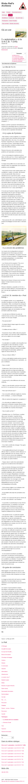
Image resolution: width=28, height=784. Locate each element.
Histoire (3, 663)
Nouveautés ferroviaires (7, 691)
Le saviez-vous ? (5, 677)
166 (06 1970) (4, 772)
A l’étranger (4, 646)
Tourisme (3, 728)
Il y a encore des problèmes (18, 58)
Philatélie (3, 705)
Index (3, 12)
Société (3, 714)
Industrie (3, 668)
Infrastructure (4, 674)
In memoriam (4, 665)
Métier (3, 682)
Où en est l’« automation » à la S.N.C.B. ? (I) (12, 759)
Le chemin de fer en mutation (10, 719)
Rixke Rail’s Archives (7, 4)
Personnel (3, 702)
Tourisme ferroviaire (6, 731)
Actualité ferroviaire (6, 649)
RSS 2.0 (22, 781)
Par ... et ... (4, 699)
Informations (4, 671)
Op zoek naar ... (20, 17)
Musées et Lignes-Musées (7, 685)
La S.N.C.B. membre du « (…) (18, 59)
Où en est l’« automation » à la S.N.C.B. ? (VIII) (13, 745)
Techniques (4, 716)
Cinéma (3, 660)
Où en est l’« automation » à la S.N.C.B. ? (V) (12, 765)
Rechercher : (4, 735)
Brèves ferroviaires (6, 654)
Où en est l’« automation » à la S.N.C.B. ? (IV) (12, 762)
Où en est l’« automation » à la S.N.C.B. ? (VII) (12, 748)
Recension (4, 711)
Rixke (16, 46)
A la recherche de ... (17, 12)
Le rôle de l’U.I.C (15, 55)
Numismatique (5, 694)
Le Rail (10, 15)
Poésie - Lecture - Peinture (7, 708)
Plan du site (4, 781)
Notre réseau (4, 688)
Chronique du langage (6, 657)
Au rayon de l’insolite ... (7, 651)
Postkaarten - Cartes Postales (9, 20)
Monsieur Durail (7, 722)
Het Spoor (4, 15)
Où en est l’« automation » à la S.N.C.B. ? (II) (12, 756)
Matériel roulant (5, 680)
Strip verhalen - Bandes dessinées (10, 23)
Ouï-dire (3, 697)
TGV (2, 726)
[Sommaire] (2, 67)
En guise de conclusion (17, 61)
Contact (8, 12)
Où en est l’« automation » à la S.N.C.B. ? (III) (12, 753)
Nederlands (4, 49)
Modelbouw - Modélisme (8, 17)
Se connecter (11, 781)
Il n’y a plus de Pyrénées (17, 56)
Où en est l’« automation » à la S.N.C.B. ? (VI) (12, 750)
